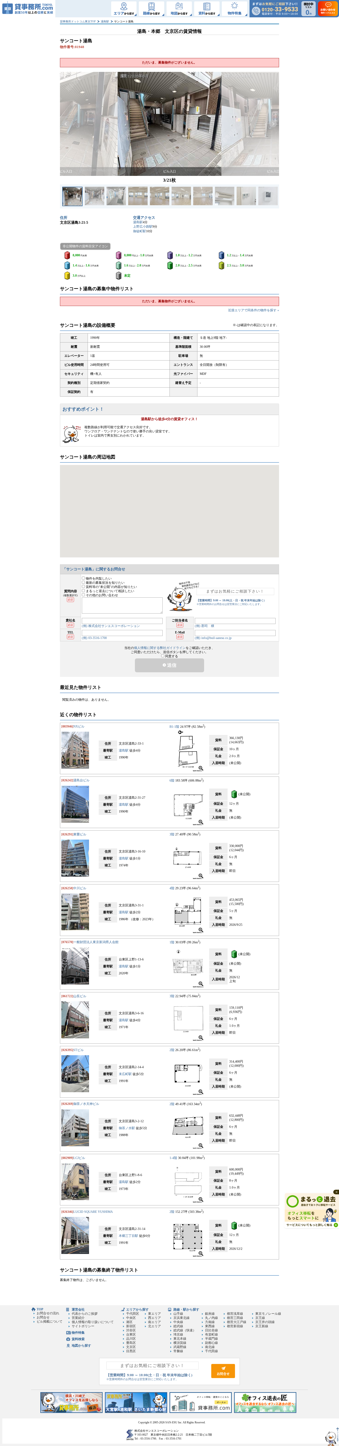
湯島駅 (105, 21)
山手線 (178, 1313)
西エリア (154, 1318)
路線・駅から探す (186, 1309)
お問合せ (43, 1317)
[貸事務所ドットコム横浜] (71, 1412)
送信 (171, 665)
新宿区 (131, 1326)
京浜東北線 (181, 1318)
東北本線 (179, 1338)
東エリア (154, 1313)
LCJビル (79, 1158)
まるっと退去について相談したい (109, 591)
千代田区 (132, 1313)
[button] (66, 124)
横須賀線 (179, 1343)
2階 (172, 1050)
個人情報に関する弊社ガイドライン (160, 648)
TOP (40, 1309)
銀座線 (210, 1313)
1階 (172, 942)
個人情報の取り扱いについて (93, 1322)
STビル (78, 1050)
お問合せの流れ (48, 1313)
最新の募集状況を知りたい (105, 582)
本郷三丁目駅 (128, 1236)
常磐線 (178, 1351)
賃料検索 (78, 1339)
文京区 (131, 1347)
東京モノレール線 (268, 1313)
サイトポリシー (83, 1326)
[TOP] (27, 8)
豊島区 (131, 1343)
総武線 (178, 1326)
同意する (171, 656)
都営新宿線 (235, 1326)
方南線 (210, 1322)
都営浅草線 (235, 1313)
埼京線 (178, 1334)
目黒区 (131, 1351)
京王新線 (261, 1326)
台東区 (131, 1334)
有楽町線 (211, 1334)
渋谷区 (131, 1330)
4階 (172, 888)
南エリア (154, 1322)
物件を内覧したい (98, 578)
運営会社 (78, 1309)
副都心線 (211, 1343)
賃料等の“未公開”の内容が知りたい (111, 587)
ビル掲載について (49, 1321)
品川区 (131, 1338)
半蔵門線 (211, 1338)
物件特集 (78, 1332)
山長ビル (79, 996)
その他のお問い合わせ (101, 595)
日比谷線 (211, 1330)
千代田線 (211, 1351)
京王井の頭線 (265, 1322)
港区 (129, 1322)
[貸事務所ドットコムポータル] (201, 1412)
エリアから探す (137, 1309)
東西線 (210, 1326)
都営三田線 (235, 1318)
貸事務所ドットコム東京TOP (78, 21)
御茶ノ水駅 (127, 1128)
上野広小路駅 (142, 226)
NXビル (78, 726)
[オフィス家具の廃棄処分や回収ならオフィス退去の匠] (265, 1412)
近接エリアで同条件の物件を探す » (253, 310)
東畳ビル (79, 834)
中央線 (178, 1322)
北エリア (154, 1326)
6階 (172, 780)
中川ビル (79, 888)
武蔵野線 (179, 1347)
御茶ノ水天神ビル (86, 1104)
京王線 (260, 1318)
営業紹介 (78, 1318)
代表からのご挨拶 (85, 1313)
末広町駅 (125, 1074)
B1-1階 (174, 726)
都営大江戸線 (236, 1322)
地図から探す (81, 1345)
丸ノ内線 (211, 1318)
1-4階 (173, 1158)
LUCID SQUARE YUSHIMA (93, 1212)
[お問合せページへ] (223, 1377)
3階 (172, 834)
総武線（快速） (184, 1330)
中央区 (131, 1318)
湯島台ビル (81, 780)
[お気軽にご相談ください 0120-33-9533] (275, 8)
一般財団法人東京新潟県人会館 (96, 942)
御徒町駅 (139, 231)
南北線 (210, 1347)
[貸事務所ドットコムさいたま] (136, 1412)
